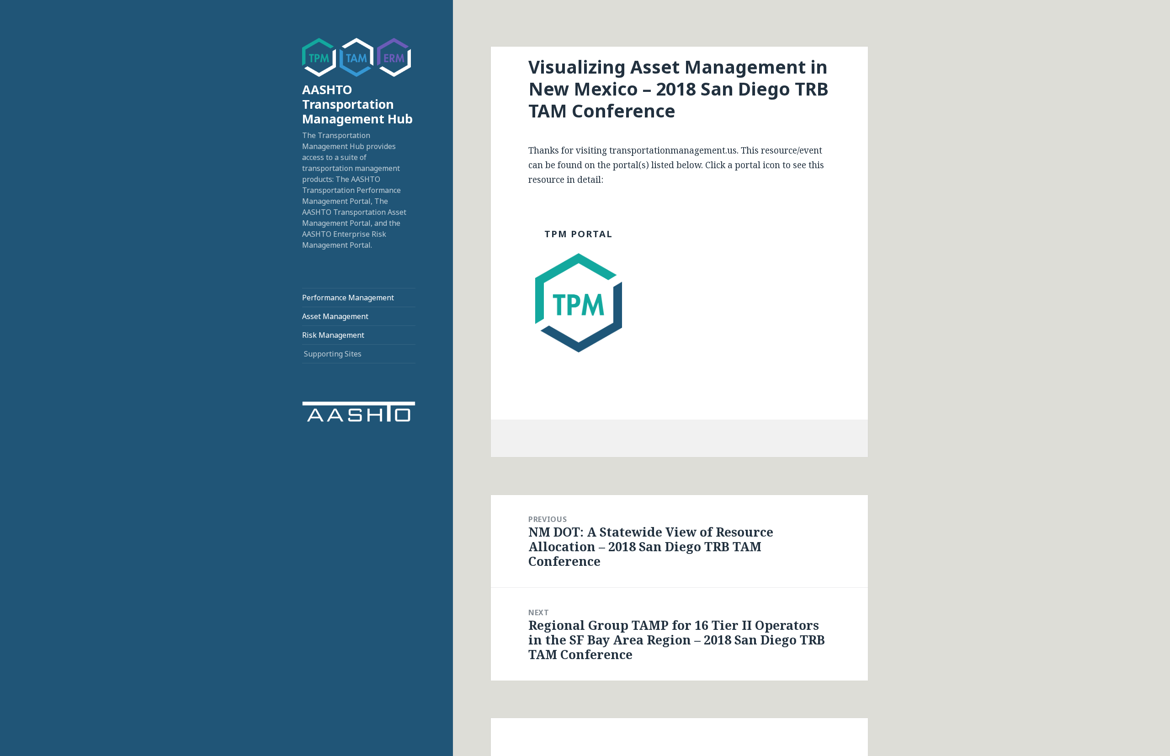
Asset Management (335, 316)
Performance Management (348, 298)
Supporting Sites (333, 354)
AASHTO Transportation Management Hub (357, 104)
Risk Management (333, 335)
